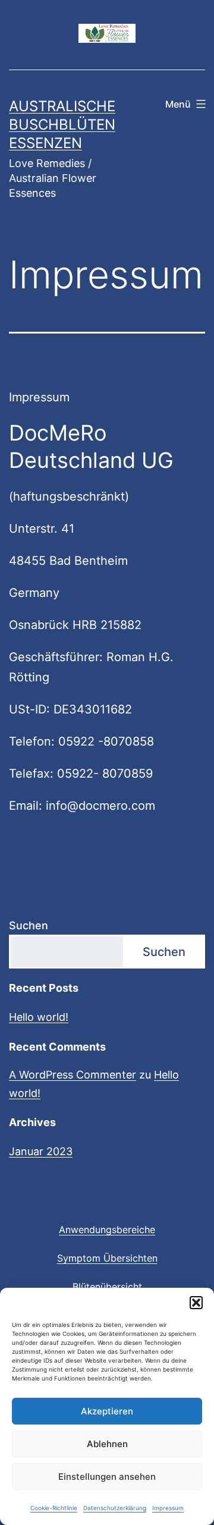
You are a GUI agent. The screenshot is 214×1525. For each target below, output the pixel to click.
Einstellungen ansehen (107, 1476)
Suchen (28, 925)
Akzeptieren (107, 1411)
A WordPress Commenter (72, 1074)
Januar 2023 (41, 1151)
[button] (196, 1303)
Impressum (168, 1507)
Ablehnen (107, 1443)
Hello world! (38, 1017)
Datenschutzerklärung (114, 1507)
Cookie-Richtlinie (53, 1507)
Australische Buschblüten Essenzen (62, 125)
